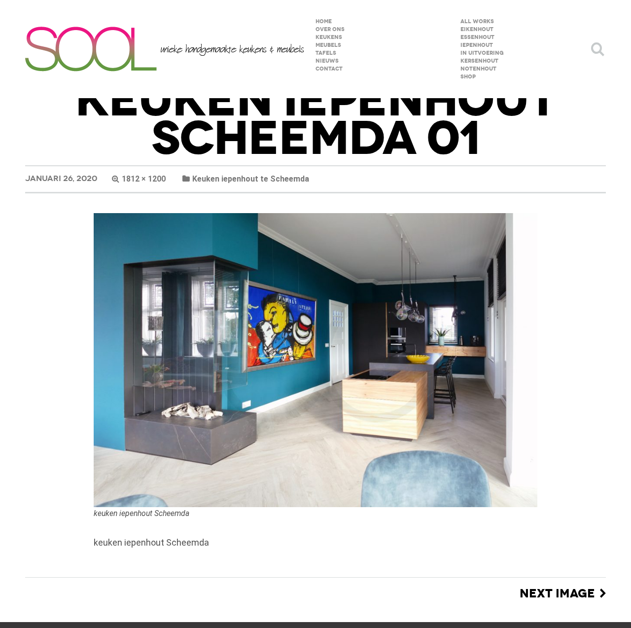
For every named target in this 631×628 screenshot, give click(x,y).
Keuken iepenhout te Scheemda (250, 179)
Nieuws (327, 61)
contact (329, 69)
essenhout (477, 37)
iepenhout (476, 45)
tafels (326, 53)
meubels (328, 45)
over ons (330, 29)
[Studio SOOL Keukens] (164, 49)
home (324, 21)
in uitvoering (482, 53)
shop (468, 76)
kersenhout (479, 61)
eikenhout (476, 29)
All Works (477, 21)
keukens (329, 37)
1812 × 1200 (144, 179)
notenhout (478, 69)
